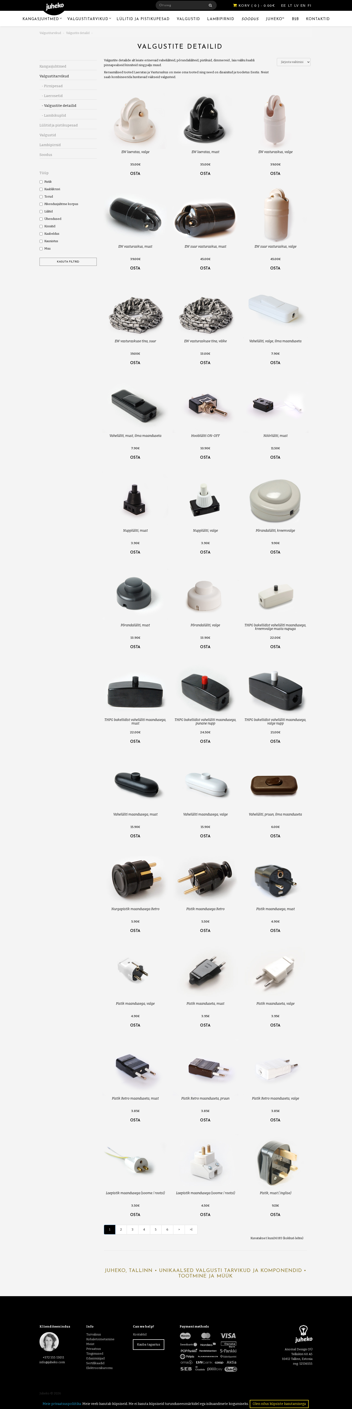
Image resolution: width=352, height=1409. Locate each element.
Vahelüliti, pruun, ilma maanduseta (275, 814)
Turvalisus (93, 1334)
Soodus (250, 19)
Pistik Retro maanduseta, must (135, 1098)
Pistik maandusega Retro (205, 909)
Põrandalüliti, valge (205, 625)
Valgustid (188, 19)
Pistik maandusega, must (275, 909)
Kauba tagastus (148, 1344)
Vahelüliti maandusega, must (135, 814)
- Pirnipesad (51, 86)
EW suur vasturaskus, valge (275, 247)
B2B (295, 19)
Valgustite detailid (78, 33)
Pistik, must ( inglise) (275, 1193)
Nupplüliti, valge (205, 531)
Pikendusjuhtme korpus (61, 204)
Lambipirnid (220, 19)
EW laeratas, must (205, 152)
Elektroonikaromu (99, 1368)
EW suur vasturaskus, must (205, 247)
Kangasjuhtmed (41, 19)
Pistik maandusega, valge (135, 1004)
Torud (48, 196)
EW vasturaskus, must (135, 247)
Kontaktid (318, 19)
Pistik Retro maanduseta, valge (275, 1098)
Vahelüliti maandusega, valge (205, 814)
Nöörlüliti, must (275, 436)
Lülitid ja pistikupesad (143, 19)
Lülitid (48, 211)
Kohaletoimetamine (100, 1339)
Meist (90, 1344)
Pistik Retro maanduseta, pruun (205, 1098)
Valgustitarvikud (87, 19)
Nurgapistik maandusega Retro (135, 909)
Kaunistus (51, 241)
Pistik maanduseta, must (205, 1004)
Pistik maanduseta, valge (275, 1004)
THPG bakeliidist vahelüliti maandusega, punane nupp (205, 721)
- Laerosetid (51, 96)
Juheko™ (275, 19)
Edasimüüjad (95, 1358)
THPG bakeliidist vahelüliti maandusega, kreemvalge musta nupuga (275, 627)
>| (191, 1229)
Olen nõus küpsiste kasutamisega (279, 1404)
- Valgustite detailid (58, 105)
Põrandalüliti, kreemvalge (275, 531)
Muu (47, 248)
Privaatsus (93, 1349)
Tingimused (94, 1353)
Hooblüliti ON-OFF (205, 436)
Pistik (48, 181)
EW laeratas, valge (135, 152)
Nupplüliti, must (135, 531)
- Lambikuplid (53, 115)
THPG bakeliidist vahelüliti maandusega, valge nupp (275, 721)
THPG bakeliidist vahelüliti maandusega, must (135, 721)
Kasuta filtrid (68, 261)
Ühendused (52, 219)
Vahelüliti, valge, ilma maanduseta (275, 341)
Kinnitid (49, 226)
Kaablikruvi (52, 189)
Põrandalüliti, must (135, 625)
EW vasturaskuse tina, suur (135, 341)
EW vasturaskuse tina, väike (205, 341)
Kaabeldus (51, 233)
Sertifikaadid (95, 1363)
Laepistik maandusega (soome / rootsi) (135, 1193)
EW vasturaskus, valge (275, 152)
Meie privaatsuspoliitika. (62, 1404)
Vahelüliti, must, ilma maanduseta (135, 436)
